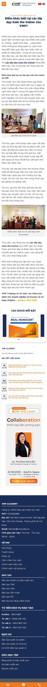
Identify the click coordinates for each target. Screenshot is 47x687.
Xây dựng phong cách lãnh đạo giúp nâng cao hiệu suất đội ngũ (26, 373)
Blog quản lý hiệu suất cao (23, 15)
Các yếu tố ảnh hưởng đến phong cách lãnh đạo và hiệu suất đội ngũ (25, 397)
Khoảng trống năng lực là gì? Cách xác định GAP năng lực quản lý (25, 389)
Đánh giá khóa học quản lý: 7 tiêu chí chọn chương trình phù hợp (25, 366)
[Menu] (4, 4)
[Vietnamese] (39, 4)
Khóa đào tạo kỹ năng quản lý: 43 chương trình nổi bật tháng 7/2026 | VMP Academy (25, 381)
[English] (43, 4)
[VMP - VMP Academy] (23, 4)
